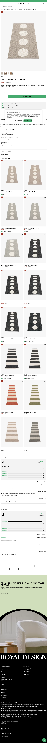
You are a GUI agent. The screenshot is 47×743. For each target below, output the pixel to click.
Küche (25, 672)
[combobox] (23, 92)
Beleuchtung (26, 666)
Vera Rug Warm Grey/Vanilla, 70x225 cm (31, 228)
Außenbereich (26, 674)
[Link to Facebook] (5, 729)
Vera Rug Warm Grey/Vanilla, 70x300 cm (8, 228)
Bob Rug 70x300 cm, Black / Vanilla (30, 375)
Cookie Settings (18, 120)
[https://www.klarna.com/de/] (9, 733)
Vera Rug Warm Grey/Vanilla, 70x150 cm (8, 265)
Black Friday (3, 694)
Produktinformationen (5, 151)
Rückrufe (2, 680)
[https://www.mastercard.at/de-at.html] (6, 733)
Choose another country (6, 708)
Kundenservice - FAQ (5, 666)
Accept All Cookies (28, 120)
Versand (2, 668)
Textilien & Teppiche (28, 669)
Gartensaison (3, 690)
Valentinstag (3, 686)
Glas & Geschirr (27, 671)
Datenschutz (3, 672)
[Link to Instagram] (8, 729)
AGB (1, 671)
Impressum (3, 674)
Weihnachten (3, 697)
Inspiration (3, 677)
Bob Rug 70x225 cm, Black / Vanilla (7, 375)
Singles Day (3, 692)
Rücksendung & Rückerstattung (7, 669)
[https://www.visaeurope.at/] (2, 733)
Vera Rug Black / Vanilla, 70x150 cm (30, 338)
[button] (44, 3)
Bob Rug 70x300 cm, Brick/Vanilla (7, 412)
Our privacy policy (31, 116)
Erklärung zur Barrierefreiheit (6, 679)
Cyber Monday (4, 695)
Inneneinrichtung (27, 668)
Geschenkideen (4, 689)
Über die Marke (4, 154)
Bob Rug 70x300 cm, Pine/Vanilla (30, 412)
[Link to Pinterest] (2, 729)
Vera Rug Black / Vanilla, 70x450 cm (30, 265)
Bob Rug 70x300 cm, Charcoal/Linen (30, 449)
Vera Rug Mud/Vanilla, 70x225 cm (30, 191)
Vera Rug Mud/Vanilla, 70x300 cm (7, 191)
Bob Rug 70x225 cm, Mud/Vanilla (7, 449)
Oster (2, 687)
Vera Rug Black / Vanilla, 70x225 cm (7, 338)
